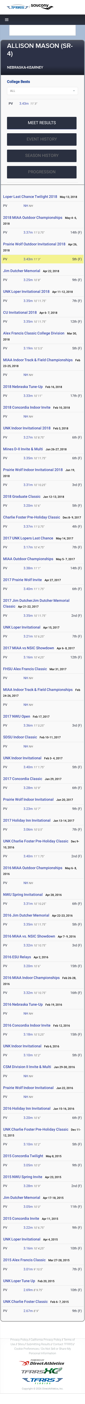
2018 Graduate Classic (21, 496)
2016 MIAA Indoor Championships (31, 977)
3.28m (28, 788)
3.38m (28, 568)
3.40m (28, 589)
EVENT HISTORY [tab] (42, 139)
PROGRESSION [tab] (41, 171)
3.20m (28, 506)
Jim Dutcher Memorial (21, 271)
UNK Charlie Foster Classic (25, 1301)
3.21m (28, 636)
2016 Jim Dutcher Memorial (26, 915)
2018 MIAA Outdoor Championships (32, 217)
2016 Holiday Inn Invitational (27, 1108)
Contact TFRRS (63, 1344)
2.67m (28, 1311)
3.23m (28, 809)
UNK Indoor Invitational (22, 758)
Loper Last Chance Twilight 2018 (30, 196)
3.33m (28, 396)
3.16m (28, 657)
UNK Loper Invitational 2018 (26, 291)
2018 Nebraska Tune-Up (23, 386)
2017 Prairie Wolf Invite (22, 580)
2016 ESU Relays (17, 957)
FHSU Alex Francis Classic (25, 669)
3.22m (28, 1228)
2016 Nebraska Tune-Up (23, 1004)
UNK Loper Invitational (21, 627)
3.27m (28, 437)
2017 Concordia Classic (22, 779)
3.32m (28, 945)
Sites (21, 1344)
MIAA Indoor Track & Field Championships (38, 360)
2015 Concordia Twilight (23, 1156)
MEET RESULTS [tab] (42, 122)
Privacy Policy (19, 1339)
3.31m (28, 485)
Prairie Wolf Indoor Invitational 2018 (33, 470)
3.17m (28, 547)
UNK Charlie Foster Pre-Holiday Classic (35, 841)
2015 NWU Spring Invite (22, 1177)
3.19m (28, 348)
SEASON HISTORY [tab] (42, 155)
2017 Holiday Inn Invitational (27, 820)
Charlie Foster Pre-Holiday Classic (31, 517)
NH (26, 206)
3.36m (28, 725)
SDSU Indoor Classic (20, 737)
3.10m (28, 1055)
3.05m (28, 1165)
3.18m (28, 1034)
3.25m (28, 280)
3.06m (28, 829)
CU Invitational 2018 (20, 312)
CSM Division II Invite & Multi (27, 1067)
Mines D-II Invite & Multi (23, 449)
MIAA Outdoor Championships (28, 559)
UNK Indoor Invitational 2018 (27, 428)
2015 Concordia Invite (21, 1218)
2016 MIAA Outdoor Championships (32, 868)
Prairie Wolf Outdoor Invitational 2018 (34, 244)
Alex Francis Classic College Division (33, 333)
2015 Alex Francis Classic (24, 1260)
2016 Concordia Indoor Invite (27, 1025)
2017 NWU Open (16, 716)
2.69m (28, 1290)
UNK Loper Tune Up (19, 1281)
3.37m (28, 232)
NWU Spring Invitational (23, 894)
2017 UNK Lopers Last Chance (28, 538)
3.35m (28, 301)
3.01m (28, 1269)
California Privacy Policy (46, 1339)
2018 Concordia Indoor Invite (27, 407)
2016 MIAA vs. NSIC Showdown (29, 936)
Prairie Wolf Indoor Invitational (28, 799)
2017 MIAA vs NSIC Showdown (28, 648)
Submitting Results (38, 1344)
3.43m (24, 103)
